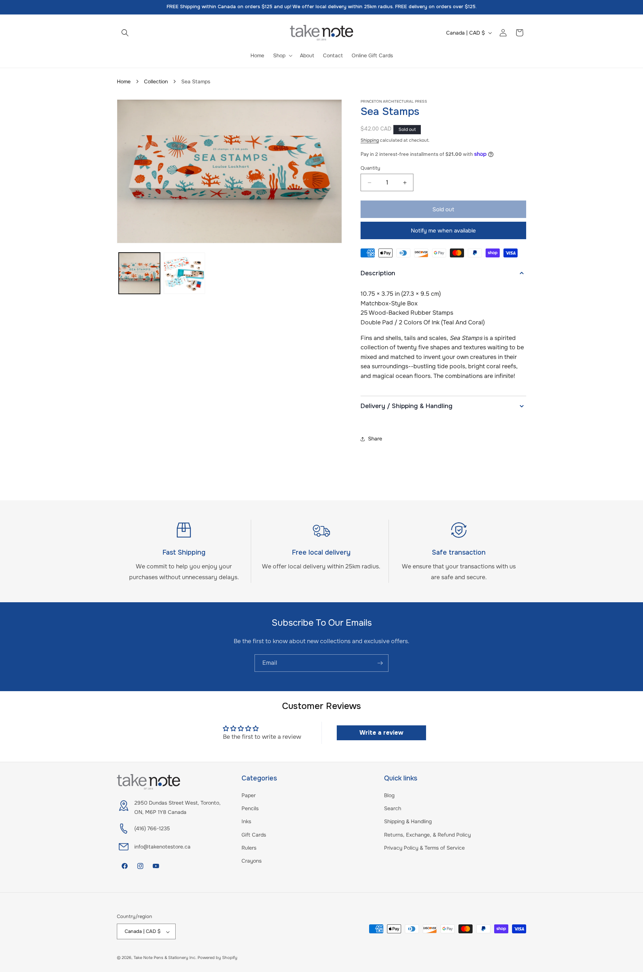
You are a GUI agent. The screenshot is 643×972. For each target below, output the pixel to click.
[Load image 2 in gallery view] (184, 273)
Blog (389, 795)
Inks (246, 821)
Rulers (248, 847)
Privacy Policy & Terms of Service (424, 847)
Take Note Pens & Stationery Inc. (165, 957)
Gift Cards (253, 834)
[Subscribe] (380, 663)
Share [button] (375, 438)
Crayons (251, 860)
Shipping (370, 140)
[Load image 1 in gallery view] (139, 273)
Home (124, 81)
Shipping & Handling (408, 821)
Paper (248, 795)
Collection (156, 81)
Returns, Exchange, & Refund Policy (427, 834)
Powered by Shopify (217, 957)
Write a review (381, 733)
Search (392, 808)
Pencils (250, 808)
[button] (125, 33)
